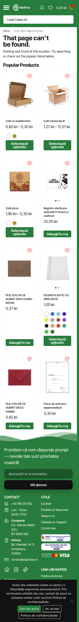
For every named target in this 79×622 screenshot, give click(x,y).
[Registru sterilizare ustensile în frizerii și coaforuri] (57, 181)
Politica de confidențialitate (39, 615)
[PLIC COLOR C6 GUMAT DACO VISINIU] (19, 377)
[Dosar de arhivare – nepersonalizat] (57, 377)
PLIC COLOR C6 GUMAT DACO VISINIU (15, 407)
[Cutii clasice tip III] (57, 95)
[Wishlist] (29, 76)
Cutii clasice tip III (54, 121)
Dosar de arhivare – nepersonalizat (56, 405)
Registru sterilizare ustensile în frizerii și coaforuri (56, 211)
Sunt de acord (29, 608)
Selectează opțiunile (19, 145)
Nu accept (52, 608)
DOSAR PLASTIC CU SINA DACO (56, 297)
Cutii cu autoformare (18, 121)
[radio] (9, 136)
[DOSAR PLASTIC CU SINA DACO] (57, 268)
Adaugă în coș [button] (57, 234)
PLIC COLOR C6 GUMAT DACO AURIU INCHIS (19, 298)
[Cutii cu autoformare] (19, 95)
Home (6, 30)
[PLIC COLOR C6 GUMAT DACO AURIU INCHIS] (19, 269)
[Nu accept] (72, 601)
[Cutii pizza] (19, 182)
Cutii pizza (12, 208)
